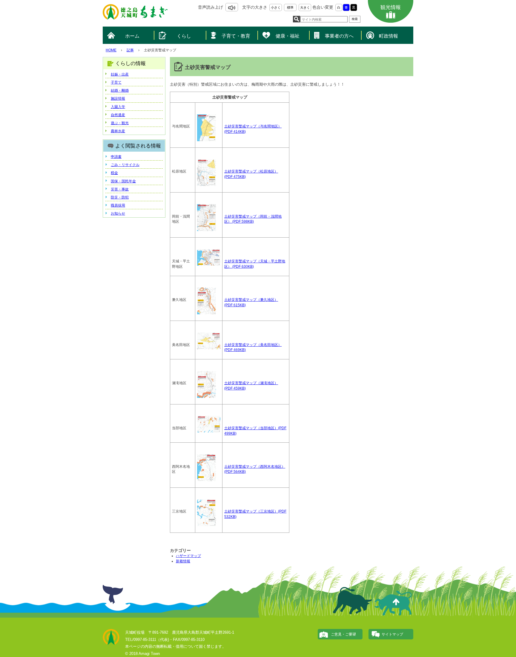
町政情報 (388, 36)
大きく (305, 7)
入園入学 (118, 107)
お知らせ (118, 213)
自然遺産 (118, 115)
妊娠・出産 (120, 74)
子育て (116, 82)
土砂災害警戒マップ (240, 126)
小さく (276, 7)
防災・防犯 (120, 197)
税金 (114, 173)
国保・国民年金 (123, 181)
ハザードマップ (188, 556)
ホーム (132, 36)
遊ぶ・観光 (120, 123)
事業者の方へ (339, 36)
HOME (111, 50)
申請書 (116, 157)
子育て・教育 (236, 36)
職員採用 (118, 205)
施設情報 (118, 98)
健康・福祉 (288, 36)
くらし (184, 36)
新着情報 (183, 561)
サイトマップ (392, 634)
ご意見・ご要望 (343, 634)
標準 (290, 7)
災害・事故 (120, 189)
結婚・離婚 (120, 90)
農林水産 (118, 131)
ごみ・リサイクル (125, 165)
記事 (130, 50)
